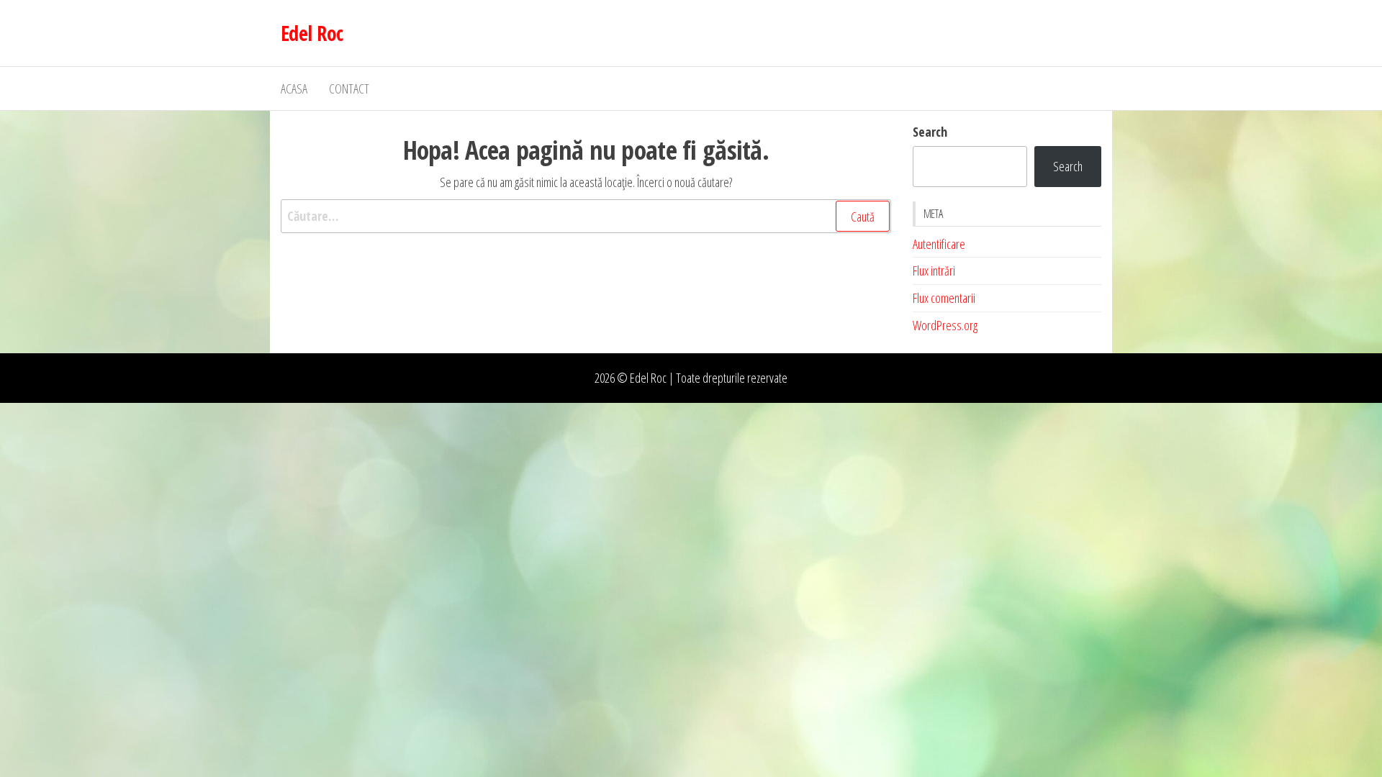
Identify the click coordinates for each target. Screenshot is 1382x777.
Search (930, 131)
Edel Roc (312, 33)
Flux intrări (934, 270)
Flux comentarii (944, 297)
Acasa (294, 88)
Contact (349, 88)
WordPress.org (945, 325)
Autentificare (939, 244)
